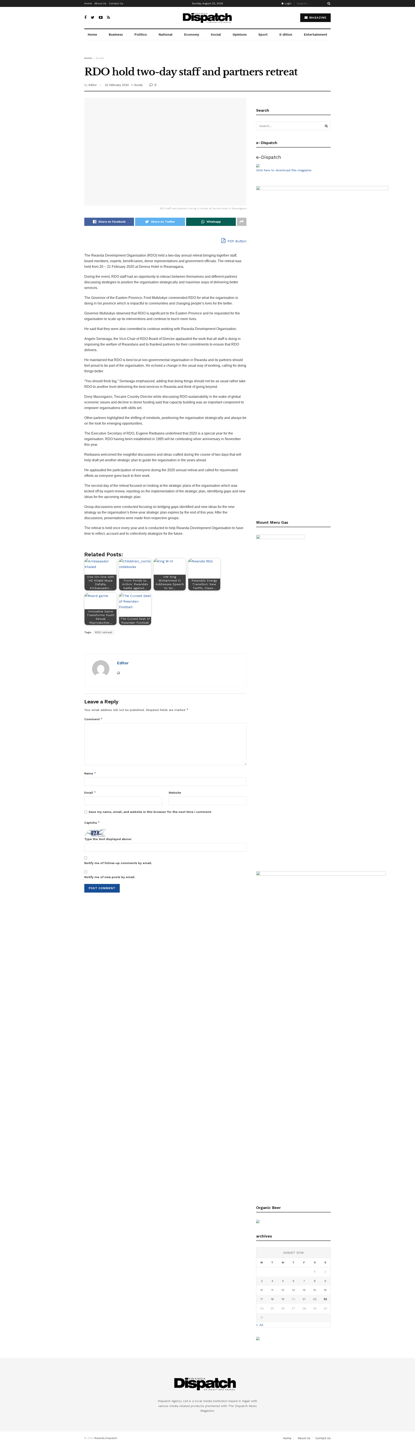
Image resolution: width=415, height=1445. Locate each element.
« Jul (259, 1324)
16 (325, 1290)
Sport (263, 34)
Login (287, 3)
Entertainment (315, 34)
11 (272, 1290)
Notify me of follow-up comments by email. (118, 863)
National (165, 34)
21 (304, 1299)
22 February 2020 (117, 85)
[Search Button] (328, 3)
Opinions (240, 34)
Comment (93, 719)
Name (90, 773)
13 (293, 1290)
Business (116, 34)
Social (216, 34)
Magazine (317, 17)
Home (88, 3)
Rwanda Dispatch (105, 1438)
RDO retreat (103, 632)
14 (304, 1290)
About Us (100, 3)
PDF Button (236, 241)
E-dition (285, 34)
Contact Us (116, 3)
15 (314, 1290)
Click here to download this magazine (283, 170)
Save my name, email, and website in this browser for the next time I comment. (150, 812)
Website (175, 792)
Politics (140, 34)
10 (261, 1290)
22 (314, 1299)
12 (282, 1290)
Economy (191, 34)
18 (272, 1299)
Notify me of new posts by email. (109, 877)
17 (261, 1299)
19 (282, 1299)
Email (90, 792)
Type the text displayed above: (108, 839)
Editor (92, 85)
